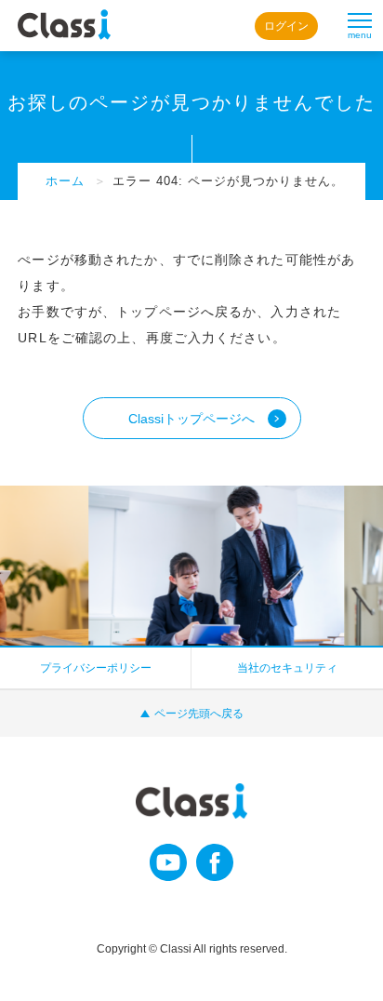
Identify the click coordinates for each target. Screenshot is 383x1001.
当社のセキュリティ (287, 667)
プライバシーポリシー (96, 667)
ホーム (65, 181)
